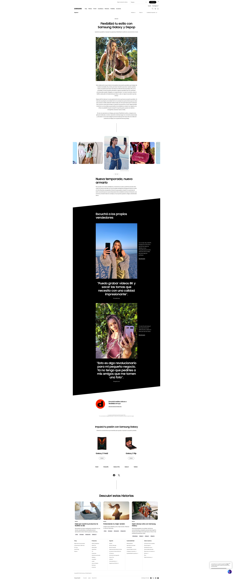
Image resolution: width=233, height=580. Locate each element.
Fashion (136, 466)
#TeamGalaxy (135, 536)
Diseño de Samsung (148, 557)
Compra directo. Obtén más (79, 545)
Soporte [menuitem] (149, 5)
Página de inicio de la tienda (79, 543)
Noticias (145, 553)
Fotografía (105, 466)
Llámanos (111, 559)
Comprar (102, 458)
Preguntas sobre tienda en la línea (115, 549)
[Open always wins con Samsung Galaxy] (145, 510)
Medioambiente (130, 543)
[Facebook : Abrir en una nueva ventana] (151, 578)
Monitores (94, 565)
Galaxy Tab (94, 545)
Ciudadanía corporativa (131, 551)
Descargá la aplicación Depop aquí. (115, 406)
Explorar (75, 551)
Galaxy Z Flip (116, 466)
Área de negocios (147, 545)
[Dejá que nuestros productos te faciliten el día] (88, 510)
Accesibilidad (129, 547)
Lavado (93, 561)
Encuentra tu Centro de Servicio (115, 551)
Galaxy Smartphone (95, 543)
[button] (100, 151)
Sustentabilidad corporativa (132, 553)
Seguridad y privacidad (131, 545)
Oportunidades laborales (148, 549)
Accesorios (94, 567)
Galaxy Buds (94, 549)
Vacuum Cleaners (95, 563)
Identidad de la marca (148, 547)
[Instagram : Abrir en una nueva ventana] (155, 578)
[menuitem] (86, 8)
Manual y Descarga (112, 545)
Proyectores (94, 553)
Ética (145, 555)
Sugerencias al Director (113, 563)
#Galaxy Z (147, 536)
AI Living (76, 547)
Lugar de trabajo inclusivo (131, 549)
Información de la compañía (149, 543)
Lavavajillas (94, 559)
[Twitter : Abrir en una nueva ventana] (153, 578)
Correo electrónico (112, 561)
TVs (92, 551)
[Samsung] (78, 8)
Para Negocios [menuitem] (155, 5)
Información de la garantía (114, 555)
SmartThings (76, 549)
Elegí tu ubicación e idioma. (122, 2)
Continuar (153, 2)
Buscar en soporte (112, 547)
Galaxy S (127, 466)
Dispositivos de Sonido (96, 555)
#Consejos (82, 534)
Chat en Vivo (111, 557)
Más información (142, 258)
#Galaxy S (141, 536)
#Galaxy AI (94, 534)
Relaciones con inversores (149, 551)
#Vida (76, 534)
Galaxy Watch (94, 547)
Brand (116, 18)
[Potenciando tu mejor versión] (116, 510)
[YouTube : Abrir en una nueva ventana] (158, 578)
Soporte (110, 543)
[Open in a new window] (114, 475)
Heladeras (93, 557)
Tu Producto (111, 553)
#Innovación (116, 531)
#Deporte (152, 536)
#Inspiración (87, 534)
